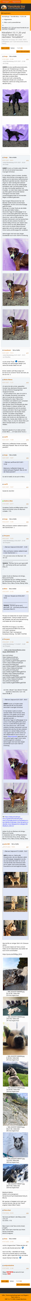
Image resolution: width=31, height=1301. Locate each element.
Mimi (5, 589)
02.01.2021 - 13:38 (7, 440)
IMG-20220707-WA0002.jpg (16, 1017)
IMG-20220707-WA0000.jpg (16, 992)
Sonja (6, 56)
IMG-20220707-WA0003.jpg (16, 1088)
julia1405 (7, 844)
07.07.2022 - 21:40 (7, 1268)
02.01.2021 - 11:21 (7, 382)
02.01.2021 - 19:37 (7, 487)
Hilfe (3, 1295)
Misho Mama (8, 379)
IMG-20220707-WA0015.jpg (16, 1159)
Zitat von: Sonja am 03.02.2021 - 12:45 (16, 547)
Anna (5, 1239)
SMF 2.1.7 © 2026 (10, 1299)
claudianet (7, 350)
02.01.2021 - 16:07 (7, 458)
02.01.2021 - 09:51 (7, 160)
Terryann (7, 536)
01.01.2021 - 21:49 (7, 59)
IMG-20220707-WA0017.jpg (16, 1184)
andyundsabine (9, 1265)
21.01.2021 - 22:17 (7, 504)
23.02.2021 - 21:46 (7, 642)
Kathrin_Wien (8, 501)
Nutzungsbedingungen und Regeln (17, 1295)
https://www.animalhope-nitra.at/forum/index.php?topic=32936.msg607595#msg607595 (14, 675)
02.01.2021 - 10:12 (7, 353)
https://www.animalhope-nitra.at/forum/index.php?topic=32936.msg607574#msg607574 (14, 670)
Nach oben (4, 1281)
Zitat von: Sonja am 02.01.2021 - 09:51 (16, 700)
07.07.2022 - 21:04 (7, 1241)
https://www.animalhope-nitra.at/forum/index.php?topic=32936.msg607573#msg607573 (14, 659)
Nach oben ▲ (15, 1297)
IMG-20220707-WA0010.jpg (16, 1127)
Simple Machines (21, 1299)
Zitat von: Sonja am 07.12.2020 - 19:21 (16, 851)
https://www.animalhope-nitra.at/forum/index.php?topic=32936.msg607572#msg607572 (14, 664)
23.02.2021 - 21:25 (7, 591)
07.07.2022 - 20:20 (7, 1213)
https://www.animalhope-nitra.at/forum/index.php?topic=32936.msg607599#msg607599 (14, 680)
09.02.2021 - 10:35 (7, 538)
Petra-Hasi (7, 1210)
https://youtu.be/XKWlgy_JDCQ (12, 954)
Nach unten (5, 48)
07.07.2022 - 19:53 (9, 847)
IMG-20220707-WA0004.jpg (16, 1056)
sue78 (6, 437)
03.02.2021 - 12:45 (7, 522)
